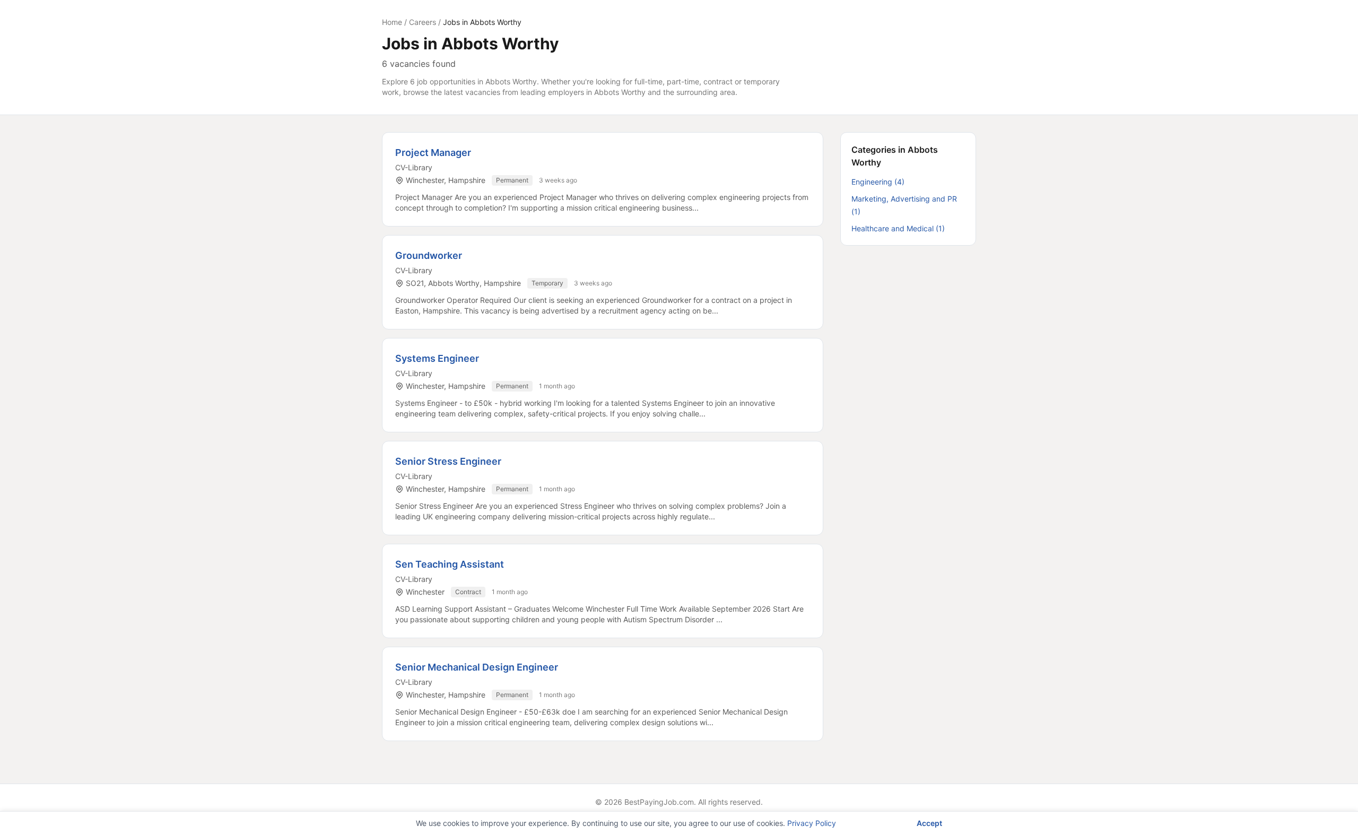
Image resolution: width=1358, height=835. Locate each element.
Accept (929, 823)
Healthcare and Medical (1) (898, 228)
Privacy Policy (811, 823)
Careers (422, 22)
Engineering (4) (877, 181)
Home (392, 22)
